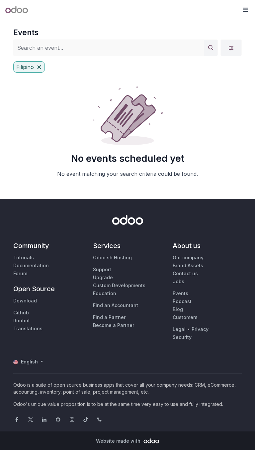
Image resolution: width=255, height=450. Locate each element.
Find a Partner (109, 317)
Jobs (178, 281)
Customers (185, 317)
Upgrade (103, 277)
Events (180, 293)
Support (102, 269)
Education (104, 293)
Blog (178, 309)
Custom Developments (119, 285)
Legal (179, 329)
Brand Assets (188, 265)
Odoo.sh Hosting (112, 257)
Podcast (182, 301)
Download (25, 300)
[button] (245, 10)
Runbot (21, 320)
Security (182, 337)
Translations (27, 328)
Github (21, 312)
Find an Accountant (115, 305)
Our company (188, 257)
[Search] (211, 47)
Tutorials (23, 257)
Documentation (31, 265)
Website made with (119, 441)
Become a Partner (113, 325)
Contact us (185, 273)
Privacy (200, 329)
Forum (20, 273)
